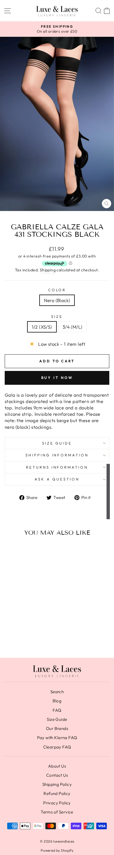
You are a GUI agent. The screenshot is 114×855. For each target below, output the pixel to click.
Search (57, 691)
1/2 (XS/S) (42, 327)
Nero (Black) (57, 300)
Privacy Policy (57, 802)
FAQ (57, 710)
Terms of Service (57, 812)
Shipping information (57, 455)
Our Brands (57, 728)
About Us (57, 766)
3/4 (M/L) (72, 327)
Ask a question (57, 479)
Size (57, 316)
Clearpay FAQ (57, 747)
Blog (57, 700)
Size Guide (57, 443)
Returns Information (57, 467)
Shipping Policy (57, 784)
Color (57, 290)
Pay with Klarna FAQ (57, 737)
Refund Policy (56, 793)
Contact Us (57, 775)
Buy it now (57, 377)
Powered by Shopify (57, 850)
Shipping (48, 269)
